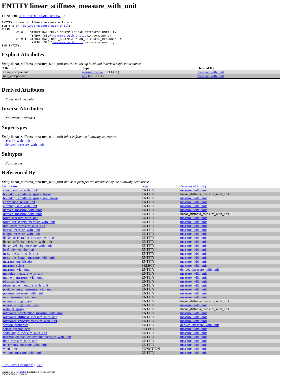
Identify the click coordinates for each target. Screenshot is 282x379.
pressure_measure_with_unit (23, 293)
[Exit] (39, 365)
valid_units (10, 349)
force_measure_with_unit (20, 218)
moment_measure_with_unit (23, 277)
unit (84, 76)
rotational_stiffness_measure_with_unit (30, 317)
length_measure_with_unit (21, 234)
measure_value (92, 72)
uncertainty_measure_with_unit (25, 345)
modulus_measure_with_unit (23, 273)
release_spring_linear (17, 301)
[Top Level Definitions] (18, 365)
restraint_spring (13, 309)
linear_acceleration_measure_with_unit (30, 238)
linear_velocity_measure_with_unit (27, 246)
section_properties (15, 325)
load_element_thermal (18, 249)
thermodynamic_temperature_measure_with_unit (37, 337)
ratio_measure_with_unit (20, 297)
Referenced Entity (192, 186)
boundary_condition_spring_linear (27, 194)
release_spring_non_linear (21, 305)
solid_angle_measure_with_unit (25, 333)
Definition (9, 186)
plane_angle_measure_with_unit (25, 285)
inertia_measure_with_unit (21, 230)
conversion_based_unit (19, 202)
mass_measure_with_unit (20, 253)
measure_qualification (18, 261)
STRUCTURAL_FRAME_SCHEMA (39, 16)
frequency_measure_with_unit (24, 226)
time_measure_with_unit (20, 341)
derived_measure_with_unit (45, 25)
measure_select (13, 265)
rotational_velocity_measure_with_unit (30, 321)
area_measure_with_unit (20, 190)
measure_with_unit (68, 35)
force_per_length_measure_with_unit (29, 222)
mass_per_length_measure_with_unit (29, 257)
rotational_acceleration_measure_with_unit (33, 313)
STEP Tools (19, 372)
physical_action (14, 281)
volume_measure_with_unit (22, 353)
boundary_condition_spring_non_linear (30, 198)
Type (144, 186)
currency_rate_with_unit (20, 206)
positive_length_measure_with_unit (27, 289)
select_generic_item (16, 329)
